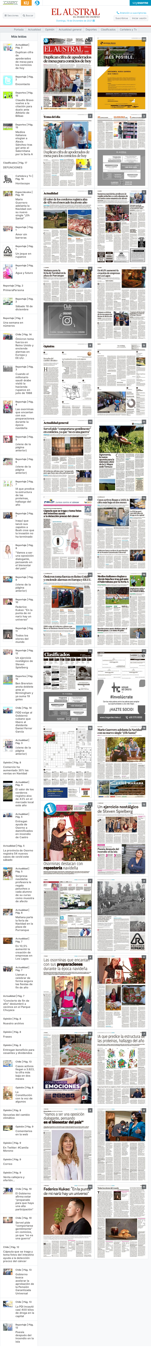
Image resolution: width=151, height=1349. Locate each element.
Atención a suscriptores (132, 13)
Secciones (13, 15)
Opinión (49, 29)
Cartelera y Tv (128, 29)
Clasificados (108, 29)
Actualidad (34, 29)
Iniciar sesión (139, 18)
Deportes (91, 29)
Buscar (29, 15)
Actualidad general (70, 29)
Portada (19, 29)
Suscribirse (121, 18)
